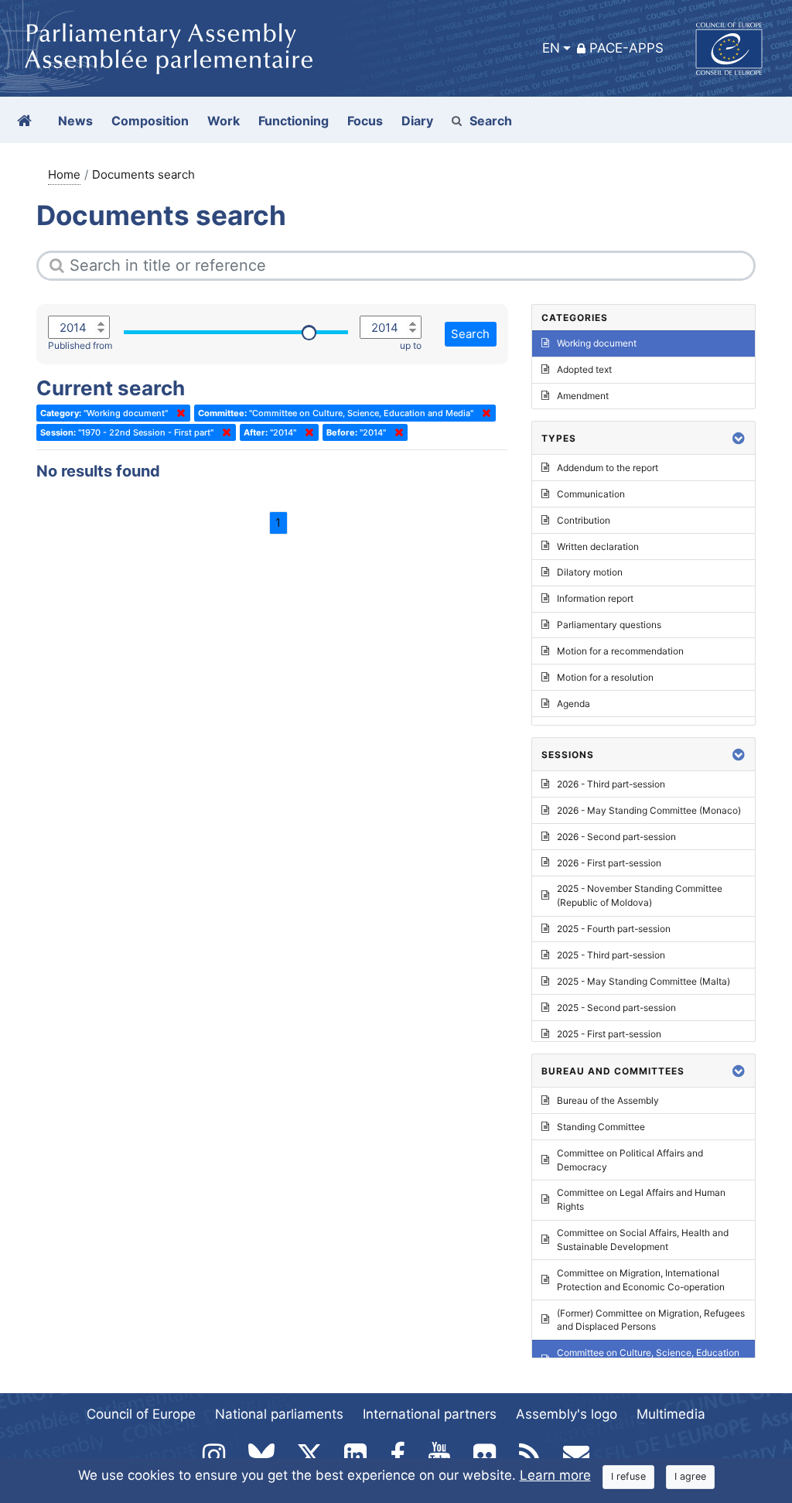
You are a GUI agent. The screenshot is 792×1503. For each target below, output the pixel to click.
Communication (591, 494)
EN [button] (551, 48)
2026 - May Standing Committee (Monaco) (649, 810)
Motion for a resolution (605, 677)
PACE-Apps (626, 48)
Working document (597, 343)
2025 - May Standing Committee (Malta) (643, 981)
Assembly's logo (566, 1414)
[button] (738, 438)
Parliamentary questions (609, 624)
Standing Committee (601, 1126)
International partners (430, 1414)
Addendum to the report (607, 467)
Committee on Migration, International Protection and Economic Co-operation (641, 1280)
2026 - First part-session (609, 863)
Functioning (293, 120)
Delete (178, 413)
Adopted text (584, 369)
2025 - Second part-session (616, 1007)
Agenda (573, 703)
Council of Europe (141, 1414)
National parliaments (279, 1414)
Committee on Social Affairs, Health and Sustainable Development (643, 1239)
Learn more (555, 1475)
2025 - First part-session (609, 1034)
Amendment (583, 395)
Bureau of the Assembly (608, 1100)
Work (223, 120)
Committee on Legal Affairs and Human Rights (641, 1199)
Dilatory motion (590, 572)
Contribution (583, 520)
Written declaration (598, 546)
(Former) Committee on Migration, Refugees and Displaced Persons (651, 1320)
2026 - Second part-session (616, 836)
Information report (595, 598)
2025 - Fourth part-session (614, 928)
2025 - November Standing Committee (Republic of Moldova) (639, 895)
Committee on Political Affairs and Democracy (630, 1160)
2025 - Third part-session (611, 955)
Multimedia (671, 1414)
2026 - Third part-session (611, 784)
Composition (150, 120)
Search (490, 120)
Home (64, 174)
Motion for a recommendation (620, 651)
